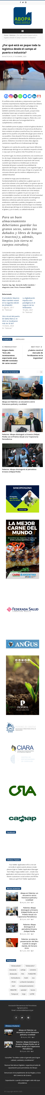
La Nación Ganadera (27, 982)
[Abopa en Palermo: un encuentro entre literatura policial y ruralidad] (12, 896)
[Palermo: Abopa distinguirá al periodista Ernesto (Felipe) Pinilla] (12, 928)
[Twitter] (23, 2)
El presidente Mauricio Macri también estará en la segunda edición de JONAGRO (10, 301)
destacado (20, 339)
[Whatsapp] (20, 96)
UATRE (32, 994)
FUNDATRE (32, 974)
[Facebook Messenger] (25, 96)
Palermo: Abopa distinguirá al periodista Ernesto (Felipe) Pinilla (19, 470)
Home (6, 35)
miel (13, 986)
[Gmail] (39, 96)
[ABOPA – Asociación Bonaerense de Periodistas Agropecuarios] (22, 16)
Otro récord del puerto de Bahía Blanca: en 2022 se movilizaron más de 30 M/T (11, 320)
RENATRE (13, 990)
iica (33, 978)
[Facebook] (20, 2)
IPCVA (14, 982)
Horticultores (15, 978)
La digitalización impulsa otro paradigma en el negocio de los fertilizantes (29, 303)
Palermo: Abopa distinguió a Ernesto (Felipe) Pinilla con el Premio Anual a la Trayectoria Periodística (20, 436)
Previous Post (10, 347)
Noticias (12, 35)
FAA (22, 974)
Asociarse (12, 970)
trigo (23, 994)
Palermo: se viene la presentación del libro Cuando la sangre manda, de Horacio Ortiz (29, 943)
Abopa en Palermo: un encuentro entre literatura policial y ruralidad (18, 403)
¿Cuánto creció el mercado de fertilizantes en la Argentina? (35, 354)
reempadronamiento (26, 986)
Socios (33, 990)
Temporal (14, 994)
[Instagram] (26, 2)
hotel (26, 978)
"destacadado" (16, 966)
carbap (23, 970)
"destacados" (30, 966)
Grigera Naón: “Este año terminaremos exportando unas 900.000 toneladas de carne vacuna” (10, 356)
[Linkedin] (34, 96)
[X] (15, 96)
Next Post (35, 347)
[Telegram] (29, 96)
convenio (33, 970)
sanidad (23, 990)
